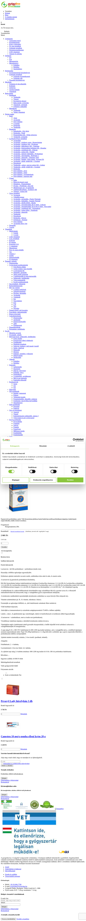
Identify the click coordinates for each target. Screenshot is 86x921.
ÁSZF (7, 867)
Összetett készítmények (17, 80)
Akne (15, 118)
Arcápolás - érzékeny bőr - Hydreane (25, 144)
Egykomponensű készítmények (19, 73)
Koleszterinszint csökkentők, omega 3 (25, 416)
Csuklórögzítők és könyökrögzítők (24, 276)
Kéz (14, 303)
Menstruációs (13, 61)
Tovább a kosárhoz (23, 919)
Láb (14, 305)
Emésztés (12, 365)
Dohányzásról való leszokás (18, 310)
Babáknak (12, 95)
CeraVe (11, 227)
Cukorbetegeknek (15, 316)
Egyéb (7, 331)
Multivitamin (13, 231)
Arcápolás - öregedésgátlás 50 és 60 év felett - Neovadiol (32, 206)
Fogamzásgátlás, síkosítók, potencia (25, 399)
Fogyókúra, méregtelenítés (18, 312)
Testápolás (16, 97)
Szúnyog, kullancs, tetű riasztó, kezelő (26, 346)
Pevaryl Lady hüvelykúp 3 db (17, 701)
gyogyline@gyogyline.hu (18, 886)
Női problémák (14, 391)
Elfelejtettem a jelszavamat (9, 780)
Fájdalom (8, 56)
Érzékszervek (13, 382)
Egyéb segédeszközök (20, 282)
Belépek (4, 778)
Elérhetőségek (9, 19)
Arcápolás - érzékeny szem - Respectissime (27, 142)
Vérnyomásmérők (19, 280)
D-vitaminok (13, 259)
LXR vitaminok (14, 52)
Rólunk (7, 13)
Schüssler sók (17, 78)
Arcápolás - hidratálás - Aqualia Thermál (26, 201)
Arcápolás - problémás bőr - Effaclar (25, 150)
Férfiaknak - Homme (20, 220)
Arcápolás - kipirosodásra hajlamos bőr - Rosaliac (29, 148)
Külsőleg (16, 65)
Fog (10, 59)
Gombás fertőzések (19, 289)
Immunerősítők (14, 257)
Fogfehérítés (17, 433)
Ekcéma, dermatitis (19, 293)
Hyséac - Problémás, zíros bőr (23, 186)
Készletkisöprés (14, 42)
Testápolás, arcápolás (20, 137)
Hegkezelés (17, 357)
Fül (14, 388)
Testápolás (16, 127)
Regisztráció (5, 782)
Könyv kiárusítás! (15, 44)
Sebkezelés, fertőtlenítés (21, 278)
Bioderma (12, 129)
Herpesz (16, 352)
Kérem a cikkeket (7, 765)
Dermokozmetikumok (16, 50)
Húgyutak (12, 389)
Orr (14, 386)
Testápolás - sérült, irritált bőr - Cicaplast (26, 167)
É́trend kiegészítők (19, 322)
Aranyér (16, 412)
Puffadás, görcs (18, 372)
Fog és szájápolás (15, 420)
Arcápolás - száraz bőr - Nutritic (24, 152)
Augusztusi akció (15, 40)
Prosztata (16, 406)
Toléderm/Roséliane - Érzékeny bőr (25, 189)
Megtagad (15, 480)
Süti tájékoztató (10, 871)
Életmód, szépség (11, 261)
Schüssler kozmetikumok (21, 76)
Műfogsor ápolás (19, 431)
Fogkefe (16, 427)
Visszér (15, 414)
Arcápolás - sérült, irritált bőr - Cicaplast (26, 161)
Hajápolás (16, 125)
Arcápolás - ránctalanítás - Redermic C (26, 156)
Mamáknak (13, 108)
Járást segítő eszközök (20, 274)
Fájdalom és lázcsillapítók (17, 84)
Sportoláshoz (17, 69)
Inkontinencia (17, 403)
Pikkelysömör (18, 355)
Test (14, 306)
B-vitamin (12, 242)
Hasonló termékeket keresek (17, 531)
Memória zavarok (15, 333)
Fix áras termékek (15, 46)
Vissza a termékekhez (8, 919)
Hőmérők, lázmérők (20, 272)
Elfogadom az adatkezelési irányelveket (16, 763)
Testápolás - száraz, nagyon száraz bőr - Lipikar (29, 165)
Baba (15, 180)
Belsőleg (16, 67)
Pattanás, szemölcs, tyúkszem (23, 354)
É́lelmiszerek (17, 325)
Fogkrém (16, 423)
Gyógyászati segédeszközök (18, 265)
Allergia (12, 359)
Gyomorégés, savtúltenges (22, 376)
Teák (15, 323)
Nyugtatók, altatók (15, 335)
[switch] (32, 471)
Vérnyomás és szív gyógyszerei (23, 418)
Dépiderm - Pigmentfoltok (22, 184)
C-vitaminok (13, 246)
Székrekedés (17, 367)
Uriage (11, 178)
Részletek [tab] (43, 446)
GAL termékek (14, 239)
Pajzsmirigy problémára (17, 329)
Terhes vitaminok (19, 112)
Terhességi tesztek (19, 397)
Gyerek (15, 235)
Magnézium (13, 248)
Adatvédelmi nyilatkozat (13, 869)
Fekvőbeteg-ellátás (19, 267)
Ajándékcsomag (18, 197)
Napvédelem (17, 301)
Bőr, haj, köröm (14, 288)
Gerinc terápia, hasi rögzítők (22, 269)
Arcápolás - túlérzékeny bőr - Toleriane (26, 146)
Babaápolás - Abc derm (21, 131)
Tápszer (16, 99)
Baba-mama (9, 93)
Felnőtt (15, 233)
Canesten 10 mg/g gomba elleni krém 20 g (23, 736)
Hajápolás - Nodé (19, 133)
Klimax (15, 395)
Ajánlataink (9, 39)
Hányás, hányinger (19, 371)
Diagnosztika (13, 263)
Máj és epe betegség (20, 378)
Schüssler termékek (15, 48)
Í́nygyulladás (17, 421)
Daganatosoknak (14, 327)
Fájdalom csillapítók (20, 107)
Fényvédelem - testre (20, 173)
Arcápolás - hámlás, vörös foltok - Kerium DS (28, 159)
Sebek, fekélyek (18, 348)
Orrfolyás (12, 88)
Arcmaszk (16, 195)
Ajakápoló (16, 297)
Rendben (70, 480)
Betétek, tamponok (19, 393)
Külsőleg (16, 361)
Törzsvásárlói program (12, 876)
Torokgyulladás (14, 90)
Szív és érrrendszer (15, 410)
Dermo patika (9, 114)
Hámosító (16, 350)
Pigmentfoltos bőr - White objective (25, 135)
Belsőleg (16, 363)
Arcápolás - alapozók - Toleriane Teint (26, 157)
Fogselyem (17, 429)
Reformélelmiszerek (15, 286)
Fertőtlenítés (17, 342)
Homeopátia (9, 71)
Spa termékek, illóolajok (17, 284)
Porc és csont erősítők (16, 250)
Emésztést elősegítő (19, 380)
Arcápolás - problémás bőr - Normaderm (26, 208)
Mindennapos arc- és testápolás (23, 188)
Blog (6, 15)
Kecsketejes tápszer (19, 101)
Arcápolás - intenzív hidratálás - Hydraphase (28, 154)
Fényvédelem (17, 122)
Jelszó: (3, 902)
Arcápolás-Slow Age (20, 223)
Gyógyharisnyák (18, 271)
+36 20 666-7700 (15, 884)
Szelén (11, 255)
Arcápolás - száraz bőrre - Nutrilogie (25, 210)
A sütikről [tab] (71, 446)
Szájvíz (15, 425)
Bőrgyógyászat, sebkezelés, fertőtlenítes (22, 337)
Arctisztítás (17, 140)
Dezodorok (17, 163)
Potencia (16, 408)
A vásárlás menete (11, 17)
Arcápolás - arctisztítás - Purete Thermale (27, 199)
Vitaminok (12, 91)
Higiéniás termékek (19, 344)
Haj (14, 299)
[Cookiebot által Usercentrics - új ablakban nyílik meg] (74, 440)
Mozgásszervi (13, 63)
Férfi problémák (14, 404)
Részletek (24, 714)
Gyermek (16, 123)
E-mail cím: (4, 898)
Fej (10, 57)
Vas (10, 252)
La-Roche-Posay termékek (18, 139)
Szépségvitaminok (19, 291)
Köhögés (12, 86)
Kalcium (12, 240)
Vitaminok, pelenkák (20, 105)
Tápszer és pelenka (15, 54)
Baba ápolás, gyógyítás (21, 103)
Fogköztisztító (18, 435)
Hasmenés (16, 369)
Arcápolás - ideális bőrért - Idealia (24, 203)
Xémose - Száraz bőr (20, 191)
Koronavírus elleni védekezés (23, 340)
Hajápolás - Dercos (19, 218)
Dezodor (16, 308)
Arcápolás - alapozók (20, 212)
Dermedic (12, 225)
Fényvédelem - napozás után (22, 176)
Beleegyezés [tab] (15, 446)
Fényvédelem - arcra (20, 171)
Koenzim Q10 (14, 244)
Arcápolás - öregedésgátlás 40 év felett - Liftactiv (29, 205)
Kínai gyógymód (14, 314)
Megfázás (8, 82)
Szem (15, 384)
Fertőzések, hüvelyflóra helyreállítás (25, 401)
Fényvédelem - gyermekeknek (23, 174)
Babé (11, 116)
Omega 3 (12, 254)
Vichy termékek (14, 193)
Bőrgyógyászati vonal (20, 182)
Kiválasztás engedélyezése (43, 480)
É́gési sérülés (17, 338)
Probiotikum (17, 374)
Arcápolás (16, 120)
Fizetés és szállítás (11, 874)
